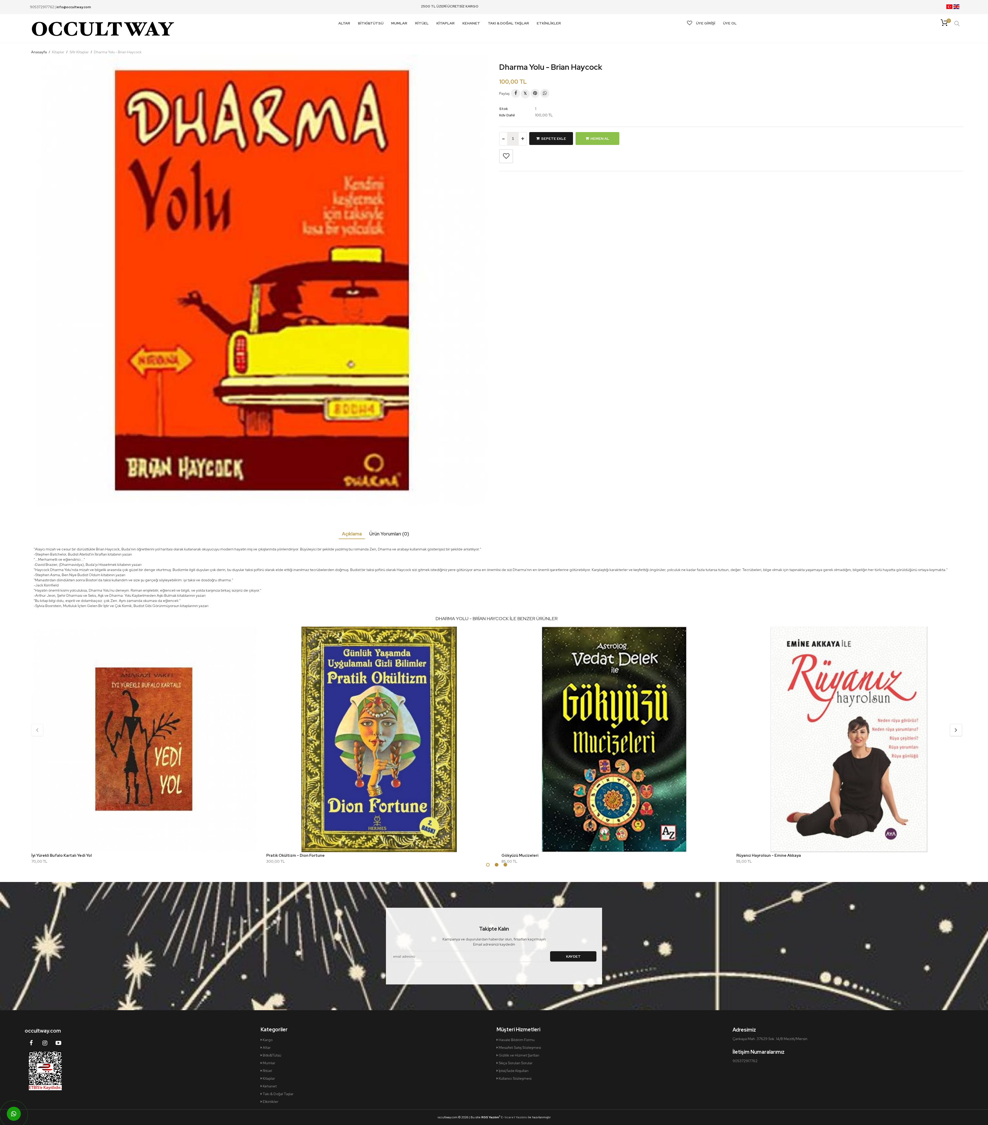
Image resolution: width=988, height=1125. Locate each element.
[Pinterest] (535, 93)
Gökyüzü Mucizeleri (520, 855)
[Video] (58, 1043)
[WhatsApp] (544, 93)
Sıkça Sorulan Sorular (515, 1063)
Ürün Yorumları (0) (389, 534)
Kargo (267, 1039)
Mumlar (268, 1063)
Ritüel (267, 1070)
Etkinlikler (270, 1101)
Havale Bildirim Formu (516, 1039)
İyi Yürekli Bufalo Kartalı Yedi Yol (61, 855)
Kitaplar (268, 1078)
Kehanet (269, 1086)
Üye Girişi (705, 23)
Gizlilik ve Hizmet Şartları (518, 1055)
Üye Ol (730, 23)
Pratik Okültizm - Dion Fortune (295, 855)
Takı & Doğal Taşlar (278, 1094)
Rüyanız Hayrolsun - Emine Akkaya (768, 855)
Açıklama (352, 534)
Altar (266, 1047)
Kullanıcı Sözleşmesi (515, 1078)
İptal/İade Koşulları (513, 1070)
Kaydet (573, 956)
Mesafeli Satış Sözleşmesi (519, 1047)
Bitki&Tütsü (271, 1055)
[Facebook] (515, 93)
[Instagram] (44, 1043)
